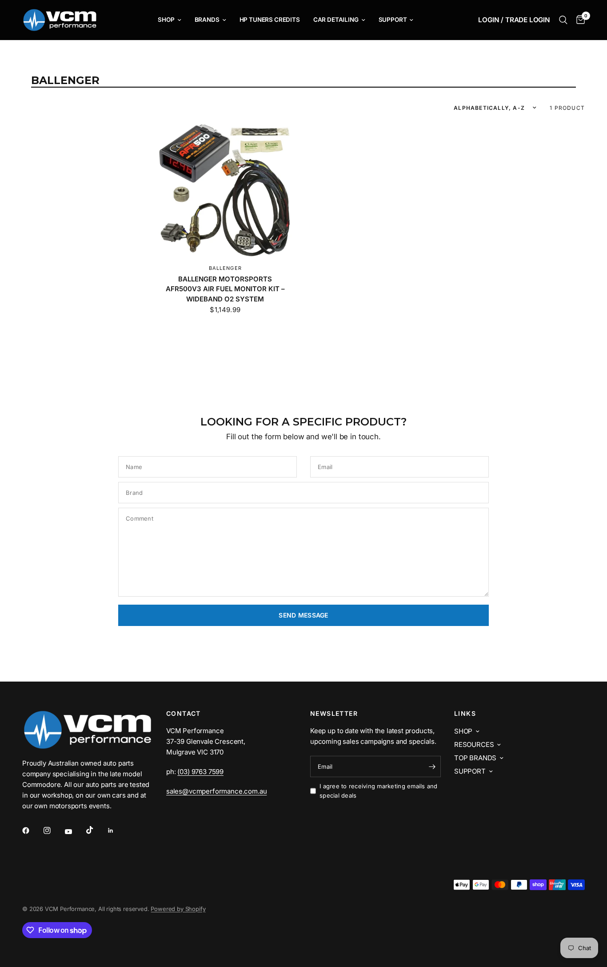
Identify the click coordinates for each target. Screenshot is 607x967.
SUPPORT (470, 771)
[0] (578, 20)
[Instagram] (53, 830)
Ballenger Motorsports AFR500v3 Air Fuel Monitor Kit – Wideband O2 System (225, 289)
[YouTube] (74, 832)
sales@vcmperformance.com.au (216, 791)
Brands (207, 19)
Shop (166, 19)
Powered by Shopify (178, 908)
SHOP (463, 731)
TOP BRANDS (475, 758)
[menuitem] (169, 20)
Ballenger (225, 268)
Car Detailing (336, 19)
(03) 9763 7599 (200, 771)
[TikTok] (96, 830)
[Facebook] (32, 830)
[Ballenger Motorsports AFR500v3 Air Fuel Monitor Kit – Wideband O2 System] (225, 190)
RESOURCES (474, 744)
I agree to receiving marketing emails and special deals (378, 790)
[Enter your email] (432, 766)
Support (393, 19)
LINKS (465, 713)
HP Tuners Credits (270, 19)
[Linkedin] (117, 830)
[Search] (563, 20)
